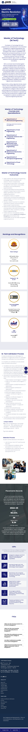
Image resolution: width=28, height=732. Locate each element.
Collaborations (4, 690)
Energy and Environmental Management (14, 128)
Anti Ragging (3, 710)
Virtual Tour (3, 711)
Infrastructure (4, 692)
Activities (3, 707)
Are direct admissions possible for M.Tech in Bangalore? (12, 644)
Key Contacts (4, 705)
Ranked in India (14, 339)
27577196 (10, 673)
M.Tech (2, 703)
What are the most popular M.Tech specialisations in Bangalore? (11, 633)
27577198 (4, 673)
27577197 (16, 673)
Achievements (4, 693)
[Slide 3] (16, 32)
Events (2, 696)
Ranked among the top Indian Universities (14, 287)
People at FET (4, 687)
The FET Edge (4, 688)
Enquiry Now (5, 730)
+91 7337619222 (14, 675)
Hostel (2, 708)
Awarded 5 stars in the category (14, 314)
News (2, 695)
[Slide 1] (12, 32)
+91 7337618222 (6, 675)
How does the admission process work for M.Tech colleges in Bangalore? (13, 639)
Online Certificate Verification (7, 702)
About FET (3, 685)
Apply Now (15, 730)
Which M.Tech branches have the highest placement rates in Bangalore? (13, 649)
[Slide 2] (14, 32)
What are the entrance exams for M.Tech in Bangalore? (13, 627)
